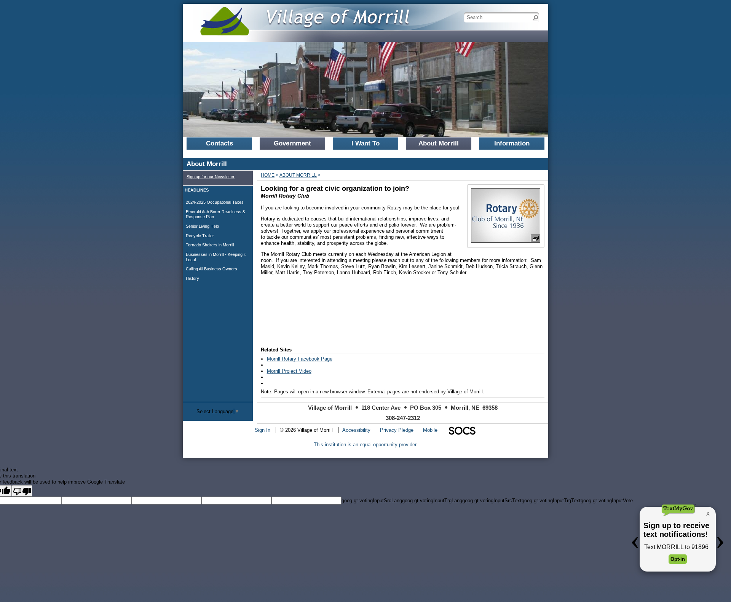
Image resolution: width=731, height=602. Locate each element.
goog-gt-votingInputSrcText (492, 500)
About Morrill (298, 175)
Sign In (262, 430)
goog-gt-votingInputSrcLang (372, 500)
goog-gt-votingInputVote (607, 500)
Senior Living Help (202, 226)
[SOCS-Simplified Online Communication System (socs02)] (462, 430)
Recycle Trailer (200, 235)
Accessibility (356, 430)
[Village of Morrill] (301, 17)
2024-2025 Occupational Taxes (215, 202)
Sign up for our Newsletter (211, 176)
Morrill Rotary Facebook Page (299, 359)
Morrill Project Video (289, 371)
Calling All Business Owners (211, 269)
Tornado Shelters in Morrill (210, 245)
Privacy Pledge (396, 430)
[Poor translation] (22, 491)
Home (268, 175)
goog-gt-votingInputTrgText (551, 500)
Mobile (430, 430)
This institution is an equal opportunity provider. (366, 444)
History (192, 278)
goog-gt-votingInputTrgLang (432, 500)
